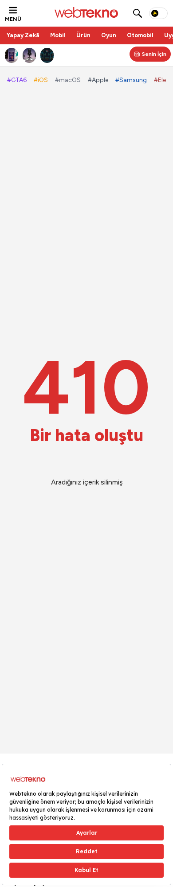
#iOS (41, 80)
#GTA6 (17, 80)
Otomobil (140, 35)
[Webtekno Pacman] (47, 55)
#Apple (98, 80)
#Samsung (131, 80)
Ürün (83, 35)
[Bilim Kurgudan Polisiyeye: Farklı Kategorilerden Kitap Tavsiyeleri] (11, 55)
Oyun (108, 35)
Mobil (58, 35)
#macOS (68, 80)
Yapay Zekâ (23, 35)
